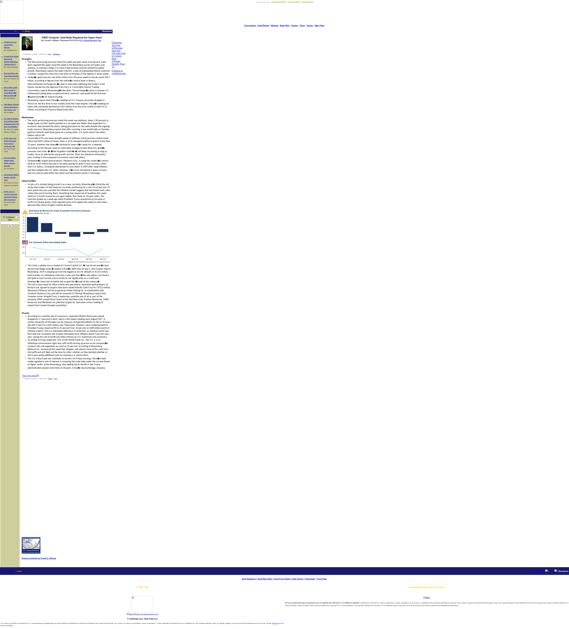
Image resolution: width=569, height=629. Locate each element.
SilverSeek (310, 579)
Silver (302, 25)
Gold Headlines (249, 579)
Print (49, 54)
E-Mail (50, 378)
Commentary (250, 25)
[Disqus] (66, 421)
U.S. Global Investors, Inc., (91, 40)
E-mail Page (539, 571)
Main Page (319, 25)
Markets (274, 25)
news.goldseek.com (8, 571)
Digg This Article (30, 376)
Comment (56, 54)
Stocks (310, 25)
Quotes (294, 25)
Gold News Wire (265, 579)
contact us (275, 623)
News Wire (285, 25)
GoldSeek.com (7, 31)
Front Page (322, 579)
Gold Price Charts (282, 579)
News (19, 31)
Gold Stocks (297, 579)
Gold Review (263, 25)
